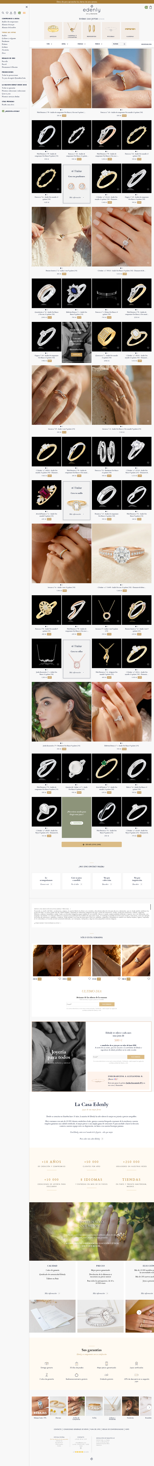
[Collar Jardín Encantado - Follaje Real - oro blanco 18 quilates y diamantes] (46, 653)
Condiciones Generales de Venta (75, 1429)
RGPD (127, 1429)
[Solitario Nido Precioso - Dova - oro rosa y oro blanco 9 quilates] (61, 78)
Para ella (5, 61)
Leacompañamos (46, 881)
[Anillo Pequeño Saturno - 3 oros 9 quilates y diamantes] (61, 395)
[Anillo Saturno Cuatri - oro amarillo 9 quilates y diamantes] (122, 395)
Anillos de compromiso (10, 21)
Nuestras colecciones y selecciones (14, 90)
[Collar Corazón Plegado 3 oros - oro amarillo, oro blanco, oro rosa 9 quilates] (61, 236)
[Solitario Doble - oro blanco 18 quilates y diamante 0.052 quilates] (107, 495)
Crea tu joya (6, 93)
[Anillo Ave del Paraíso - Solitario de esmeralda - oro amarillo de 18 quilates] (107, 768)
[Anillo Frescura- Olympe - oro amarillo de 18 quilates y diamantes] (46, 178)
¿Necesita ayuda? (12, 111)
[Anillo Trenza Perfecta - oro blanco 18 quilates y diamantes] (136, 768)
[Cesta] (16, 13)
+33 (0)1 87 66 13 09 (81, 1439)
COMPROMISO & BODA (10, 18)
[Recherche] (4, 13)
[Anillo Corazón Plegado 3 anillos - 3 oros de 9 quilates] (136, 610)
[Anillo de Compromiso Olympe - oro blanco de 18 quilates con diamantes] (76, 135)
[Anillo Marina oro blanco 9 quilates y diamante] (136, 495)
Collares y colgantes (9, 38)
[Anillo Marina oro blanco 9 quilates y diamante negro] (107, 812)
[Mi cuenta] (12, 13)
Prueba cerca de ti (8, 104)
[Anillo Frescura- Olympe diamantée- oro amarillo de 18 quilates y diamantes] (136, 135)
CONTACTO (57, 1429)
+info (99, 1010)
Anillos (4, 35)
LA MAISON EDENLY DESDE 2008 (14, 85)
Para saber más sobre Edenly (90, 1139)
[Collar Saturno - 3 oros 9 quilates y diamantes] (107, 610)
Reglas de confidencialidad (112, 1429)
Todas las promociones (10, 75)
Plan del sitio (95, 1429)
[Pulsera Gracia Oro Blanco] (107, 293)
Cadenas (5, 47)
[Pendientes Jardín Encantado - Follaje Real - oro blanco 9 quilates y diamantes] (61, 712)
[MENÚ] (27, 7)
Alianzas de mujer (8, 24)
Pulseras (4, 44)
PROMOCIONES (7, 72)
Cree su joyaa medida (76, 881)
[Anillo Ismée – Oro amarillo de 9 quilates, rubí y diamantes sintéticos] (46, 495)
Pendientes (5, 41)
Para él (4, 64)
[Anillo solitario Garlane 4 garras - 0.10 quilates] (136, 178)
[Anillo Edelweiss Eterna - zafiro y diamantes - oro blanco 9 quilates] (76, 293)
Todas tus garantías (8, 88)
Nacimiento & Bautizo (10, 67)
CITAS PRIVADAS (8, 101)
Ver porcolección (106, 881)
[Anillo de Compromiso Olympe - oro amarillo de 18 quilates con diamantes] (122, 78)
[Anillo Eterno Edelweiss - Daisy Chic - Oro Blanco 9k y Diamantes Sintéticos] (122, 712)
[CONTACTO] (20, 13)
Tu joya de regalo (14, 78)
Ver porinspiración (137, 881)
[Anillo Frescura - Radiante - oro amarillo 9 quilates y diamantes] (46, 610)
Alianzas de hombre (9, 27)
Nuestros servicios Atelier (10, 96)
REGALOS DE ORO (8, 58)
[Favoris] (8, 13)
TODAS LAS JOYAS (9, 32)
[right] (139, 1312)
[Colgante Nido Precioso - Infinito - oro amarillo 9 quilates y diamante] (107, 653)
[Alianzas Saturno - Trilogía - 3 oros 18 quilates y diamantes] (61, 553)
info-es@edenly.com (80, 1443)
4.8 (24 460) (81, 1452)
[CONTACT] (80, 1448)
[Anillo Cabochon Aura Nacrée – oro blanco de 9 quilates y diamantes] (76, 768)
